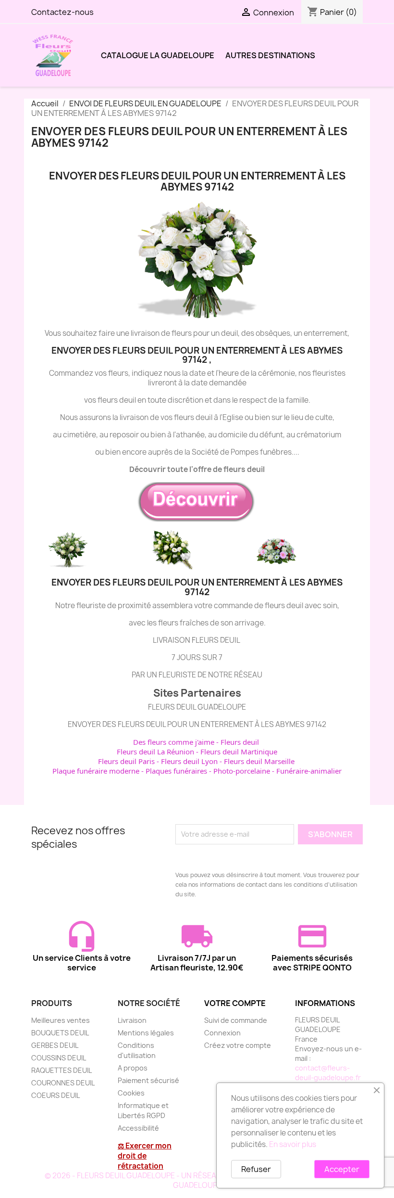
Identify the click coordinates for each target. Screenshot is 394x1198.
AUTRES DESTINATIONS (270, 55)
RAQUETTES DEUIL (61, 1070)
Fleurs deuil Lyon (189, 761)
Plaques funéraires (176, 771)
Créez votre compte (237, 1045)
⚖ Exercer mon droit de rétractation (145, 1156)
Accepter (341, 1169)
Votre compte (235, 1003)
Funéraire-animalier (309, 771)
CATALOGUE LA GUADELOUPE (157, 55)
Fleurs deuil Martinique (238, 751)
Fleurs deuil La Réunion (155, 751)
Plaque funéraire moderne (95, 771)
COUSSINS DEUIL (58, 1057)
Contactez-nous (62, 12)
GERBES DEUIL (54, 1045)
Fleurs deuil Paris (126, 761)
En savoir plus (292, 1144)
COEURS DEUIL (55, 1095)
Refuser (256, 1169)
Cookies (131, 1092)
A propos (133, 1067)
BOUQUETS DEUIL (60, 1032)
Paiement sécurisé (148, 1080)
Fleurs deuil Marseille (259, 761)
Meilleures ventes (60, 1020)
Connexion (222, 1032)
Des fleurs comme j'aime (173, 742)
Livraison (132, 1020)
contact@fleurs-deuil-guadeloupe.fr (328, 1072)
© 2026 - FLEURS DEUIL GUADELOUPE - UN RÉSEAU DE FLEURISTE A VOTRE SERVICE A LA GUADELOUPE (197, 1180)
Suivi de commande (235, 1020)
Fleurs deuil (240, 742)
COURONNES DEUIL (63, 1082)
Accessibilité (138, 1128)
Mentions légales (146, 1032)
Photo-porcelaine (241, 771)
